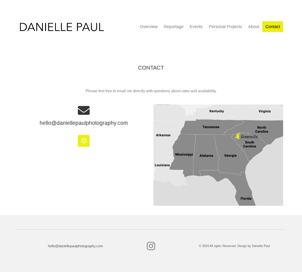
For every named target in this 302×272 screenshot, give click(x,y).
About (253, 26)
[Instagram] (84, 141)
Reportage (174, 26)
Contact (272, 26)
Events (196, 26)
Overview (149, 26)
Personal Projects (225, 26)
